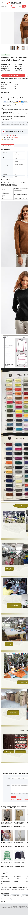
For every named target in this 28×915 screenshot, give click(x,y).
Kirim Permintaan (13, 75)
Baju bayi (16, 881)
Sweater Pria (16, 878)
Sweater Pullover (6, 899)
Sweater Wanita (4, 876)
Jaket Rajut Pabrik (15, 895)
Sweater (16, 9)
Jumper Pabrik (5, 895)
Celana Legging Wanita (6, 878)
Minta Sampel (25, 78)
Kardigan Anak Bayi (5, 881)
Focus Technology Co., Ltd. (22, 906)
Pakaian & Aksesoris (9, 9)
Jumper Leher (15, 899)
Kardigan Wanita (17, 876)
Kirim (13, 797)
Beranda (2, 9)
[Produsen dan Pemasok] (14, 2)
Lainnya (3, 901)
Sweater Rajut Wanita (23, 9)
